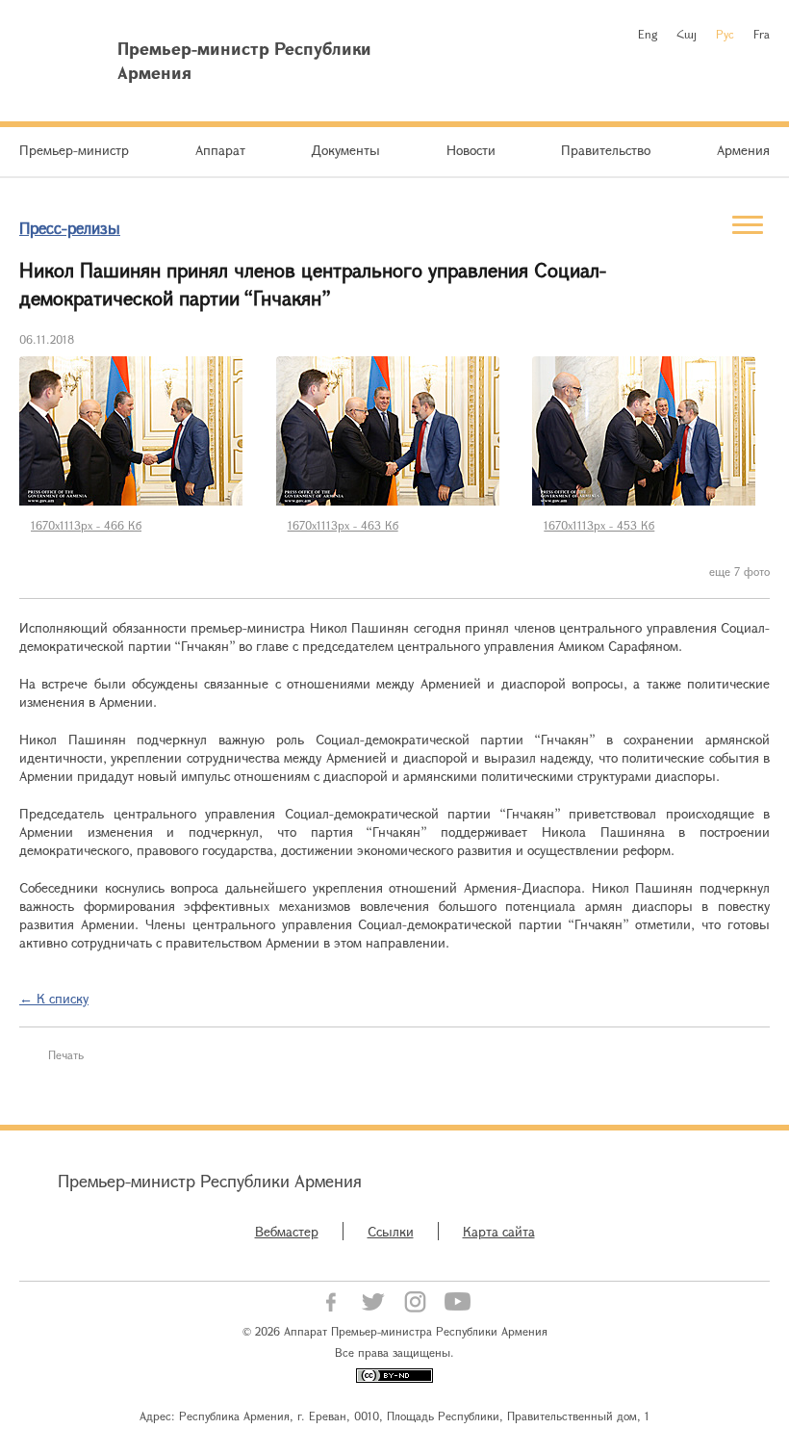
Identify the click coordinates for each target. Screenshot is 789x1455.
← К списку (54, 998)
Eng (647, 33)
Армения (743, 150)
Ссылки (391, 1231)
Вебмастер (286, 1231)
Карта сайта (499, 1231)
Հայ (686, 33)
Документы (345, 150)
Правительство (605, 150)
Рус (725, 33)
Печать (66, 1054)
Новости (471, 150)
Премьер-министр (74, 150)
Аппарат (220, 150)
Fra (761, 33)
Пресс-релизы (69, 228)
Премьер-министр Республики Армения (210, 1180)
